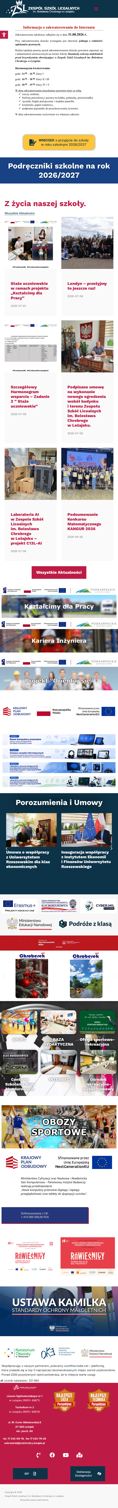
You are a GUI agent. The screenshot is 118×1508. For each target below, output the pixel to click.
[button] (4, 35)
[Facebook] (52, 1455)
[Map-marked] (79, 1455)
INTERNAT (59, 1079)
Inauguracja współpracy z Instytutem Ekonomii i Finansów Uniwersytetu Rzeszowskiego (31, 859)
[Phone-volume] (38, 1455)
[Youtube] (66, 1455)
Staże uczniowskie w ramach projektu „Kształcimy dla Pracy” (29, 290)
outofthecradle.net (76, 1365)
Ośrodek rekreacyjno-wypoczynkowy (98, 1084)
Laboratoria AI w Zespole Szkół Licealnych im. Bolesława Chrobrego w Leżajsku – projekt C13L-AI (27, 528)
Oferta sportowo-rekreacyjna (97, 1042)
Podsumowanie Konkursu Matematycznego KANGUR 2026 (84, 521)
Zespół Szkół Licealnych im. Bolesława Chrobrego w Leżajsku (34, 1496)
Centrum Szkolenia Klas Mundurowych (19, 1084)
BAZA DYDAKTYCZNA (58, 1042)
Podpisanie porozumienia (86, 852)
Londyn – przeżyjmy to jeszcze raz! (87, 286)
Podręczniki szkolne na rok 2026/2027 (59, 170)
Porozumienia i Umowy (59, 802)
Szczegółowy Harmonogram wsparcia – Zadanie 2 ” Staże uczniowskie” (30, 396)
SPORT (19, 1039)
